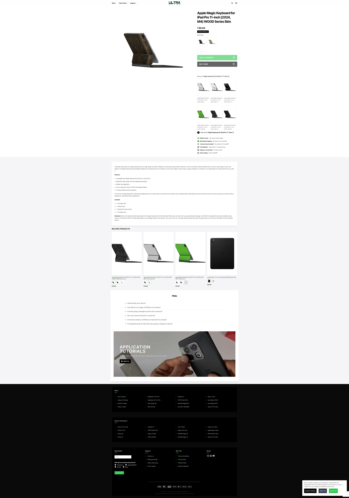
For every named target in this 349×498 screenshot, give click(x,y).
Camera (119, 467)
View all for (215, 132)
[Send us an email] (211, 456)
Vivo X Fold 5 (181, 427)
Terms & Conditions (183, 456)
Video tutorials (208, 153)
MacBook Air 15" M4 (153, 396)
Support (133, 3)
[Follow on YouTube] (214, 456)
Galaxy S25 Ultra (182, 430)
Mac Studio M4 (152, 403)
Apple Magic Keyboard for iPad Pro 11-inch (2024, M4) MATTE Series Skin (189, 278)
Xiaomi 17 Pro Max (213, 407)
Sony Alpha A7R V (213, 403)
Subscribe (119, 473)
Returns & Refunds (183, 466)
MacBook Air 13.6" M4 (154, 400)
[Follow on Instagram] (208, 456)
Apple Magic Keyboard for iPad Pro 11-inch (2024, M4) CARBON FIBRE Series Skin (126, 278)
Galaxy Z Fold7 (122, 407)
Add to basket (206, 58)
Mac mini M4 (151, 407)
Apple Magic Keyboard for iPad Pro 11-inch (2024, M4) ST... (216, 100)
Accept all (333, 491)
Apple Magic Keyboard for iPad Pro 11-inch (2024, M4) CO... (230, 100)
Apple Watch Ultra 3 (213, 430)
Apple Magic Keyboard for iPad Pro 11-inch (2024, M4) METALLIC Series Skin (158, 278)
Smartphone (120, 465)
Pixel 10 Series (122, 396)
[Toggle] (125, 303)
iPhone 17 (120, 437)
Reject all (323, 491)
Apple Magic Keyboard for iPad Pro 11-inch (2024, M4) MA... (203, 127)
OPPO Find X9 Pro (183, 400)
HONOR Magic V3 (183, 437)
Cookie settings (310, 491)
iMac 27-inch (211, 396)
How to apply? (152, 466)
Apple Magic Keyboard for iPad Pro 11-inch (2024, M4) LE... (203, 100)
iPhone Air (120, 433)
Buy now (203, 64)
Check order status (153, 463)
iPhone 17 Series (122, 403)
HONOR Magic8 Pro (183, 403)
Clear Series (123, 3)
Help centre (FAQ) (153, 459)
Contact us (151, 456)
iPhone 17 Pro (121, 430)
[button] (232, 3)
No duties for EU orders (214, 144)
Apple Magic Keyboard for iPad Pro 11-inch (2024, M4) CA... (216, 127)
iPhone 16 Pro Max (213, 433)
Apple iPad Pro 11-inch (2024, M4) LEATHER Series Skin (221, 277)
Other (126, 467)
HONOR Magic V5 (183, 433)
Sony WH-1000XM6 (183, 407)
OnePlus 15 (181, 396)
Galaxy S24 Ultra (212, 427)
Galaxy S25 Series (123, 400)
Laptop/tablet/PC (132, 465)
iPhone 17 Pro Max (123, 427)
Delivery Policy (182, 463)
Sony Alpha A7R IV (213, 400)
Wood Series (200, 35)
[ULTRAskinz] (174, 3)
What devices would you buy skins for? (125, 462)
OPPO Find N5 (152, 437)
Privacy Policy (182, 459)
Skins (113, 3)
